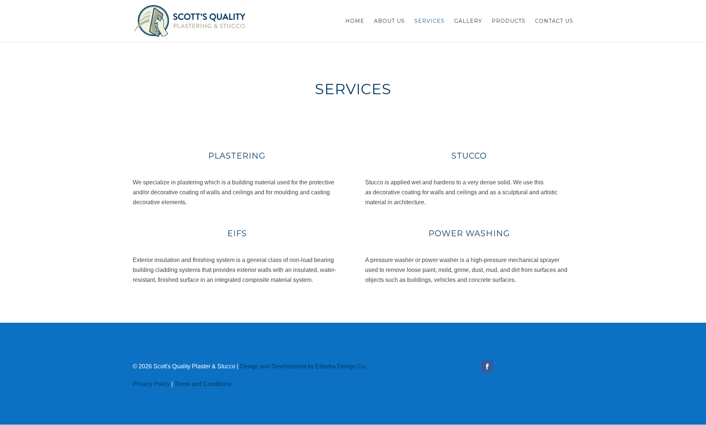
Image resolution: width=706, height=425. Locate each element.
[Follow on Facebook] (487, 366)
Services (429, 21)
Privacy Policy (151, 384)
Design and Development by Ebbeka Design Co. (303, 366)
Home (354, 21)
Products (508, 21)
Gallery (468, 21)
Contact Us (554, 21)
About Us (389, 21)
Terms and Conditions (202, 384)
